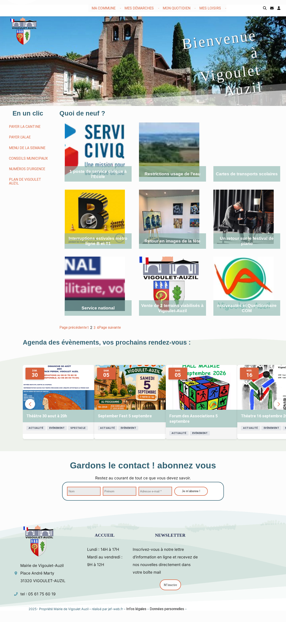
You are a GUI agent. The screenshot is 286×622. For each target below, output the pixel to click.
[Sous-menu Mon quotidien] (195, 8)
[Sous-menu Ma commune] (120, 8)
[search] (265, 8)
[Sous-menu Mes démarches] (158, 8)
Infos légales (136, 609)
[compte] (278, 8)
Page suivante (110, 327)
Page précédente (73, 327)
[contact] (272, 8)
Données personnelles (167, 609)
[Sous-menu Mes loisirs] (225, 8)
